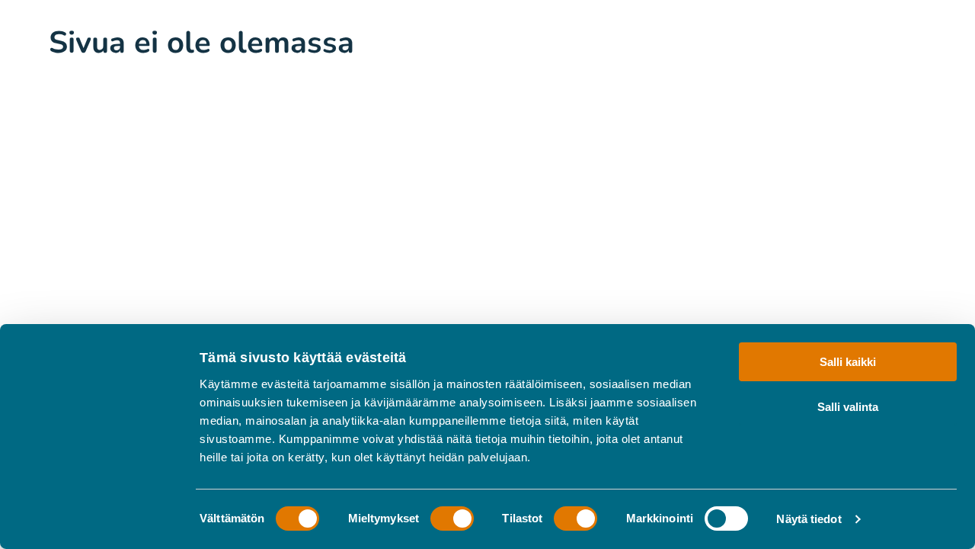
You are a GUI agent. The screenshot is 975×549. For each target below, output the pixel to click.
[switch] (452, 518)
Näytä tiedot (808, 518)
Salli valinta (847, 406)
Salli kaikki (848, 361)
